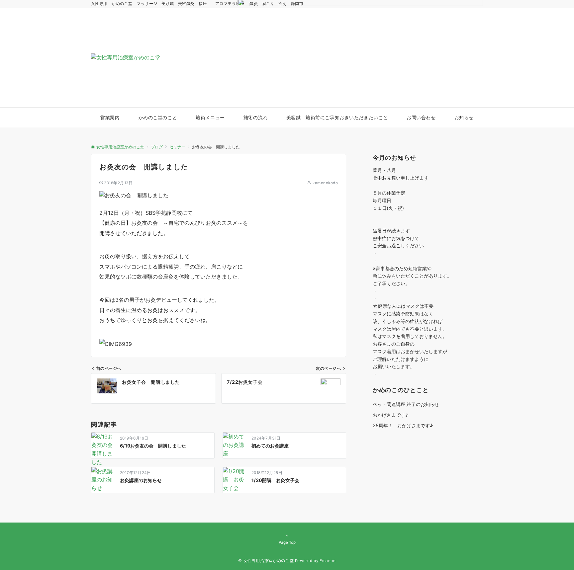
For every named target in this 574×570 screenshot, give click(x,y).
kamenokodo (325, 183)
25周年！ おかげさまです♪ (403, 425)
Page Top (287, 542)
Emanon (328, 560)
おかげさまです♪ (390, 415)
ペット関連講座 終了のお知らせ (406, 404)
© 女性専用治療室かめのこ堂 (266, 560)
